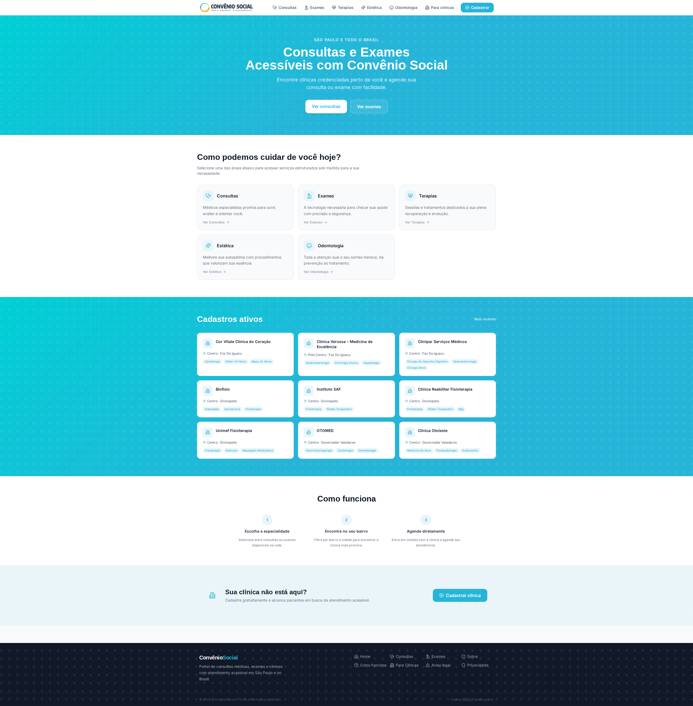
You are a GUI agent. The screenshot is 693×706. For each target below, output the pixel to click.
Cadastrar (480, 7)
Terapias (346, 7)
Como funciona (373, 665)
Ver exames (369, 106)
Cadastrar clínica (463, 595)
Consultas (288, 7)
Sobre (472, 656)
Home (365, 656)
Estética (374, 7)
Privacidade (477, 665)
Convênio (218, 658)
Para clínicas (442, 7)
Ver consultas (326, 106)
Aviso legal (441, 665)
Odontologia (406, 7)
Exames (317, 7)
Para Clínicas (407, 665)
